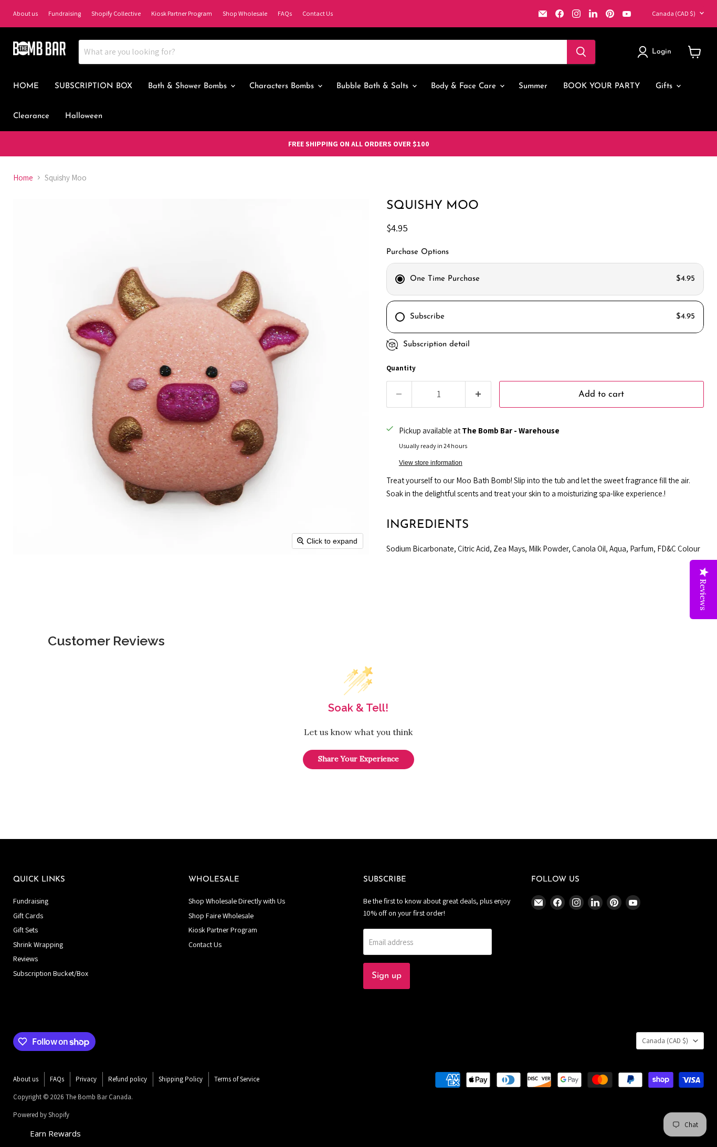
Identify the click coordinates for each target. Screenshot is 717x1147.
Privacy (86, 1079)
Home (23, 178)
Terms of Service (236, 1079)
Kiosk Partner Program (181, 13)
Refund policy (127, 1079)
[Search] (581, 52)
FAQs (285, 13)
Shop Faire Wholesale (221, 915)
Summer (533, 86)
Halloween (83, 116)
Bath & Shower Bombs (188, 86)
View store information (430, 462)
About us (25, 13)
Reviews (25, 958)
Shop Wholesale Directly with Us (236, 901)
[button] (656, 52)
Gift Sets (25, 929)
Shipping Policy (181, 1079)
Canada (673, 13)
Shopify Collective (116, 13)
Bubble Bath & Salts (373, 86)
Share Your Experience (358, 758)
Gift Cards (28, 915)
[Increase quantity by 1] (478, 394)
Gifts (665, 86)
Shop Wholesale (245, 13)
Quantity (401, 368)
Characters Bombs (283, 86)
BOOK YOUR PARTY (601, 86)
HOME (26, 86)
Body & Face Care (465, 86)
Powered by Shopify (41, 1114)
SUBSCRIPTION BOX (93, 86)
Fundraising (64, 13)
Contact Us (317, 13)
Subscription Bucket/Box (50, 973)
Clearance (31, 116)
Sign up (387, 975)
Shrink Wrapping (38, 944)
